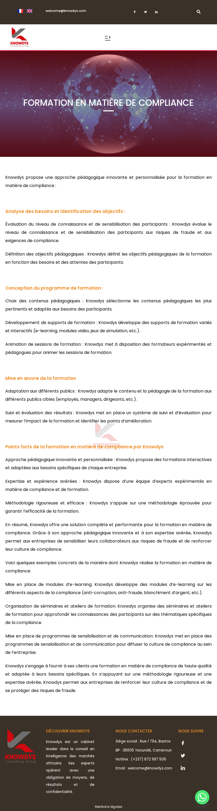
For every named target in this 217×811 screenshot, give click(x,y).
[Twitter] (146, 13)
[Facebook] (135, 13)
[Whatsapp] (202, 797)
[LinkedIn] (156, 13)
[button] (108, 38)
